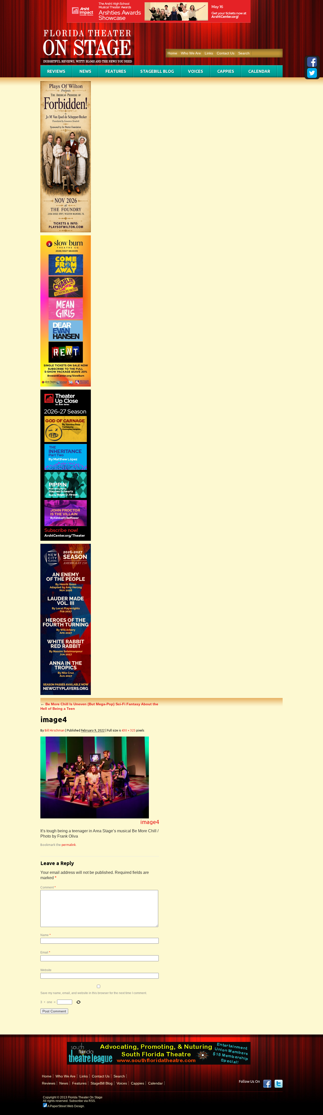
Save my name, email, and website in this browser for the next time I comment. (93, 993)
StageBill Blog (157, 71)
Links (209, 53)
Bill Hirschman (55, 730)
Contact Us (225, 53)
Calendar (259, 71)
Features (115, 71)
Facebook (267, 1084)
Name (45, 935)
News (85, 71)
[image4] (94, 817)
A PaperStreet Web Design (65, 1106)
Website (45, 970)
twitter (279, 1084)
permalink (69, 844)
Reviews (56, 71)
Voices (195, 71)
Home (172, 53)
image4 (150, 822)
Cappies (225, 71)
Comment (48, 887)
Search (244, 53)
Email (45, 952)
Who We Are (191, 53)
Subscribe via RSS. (82, 1101)
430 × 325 (129, 730)
